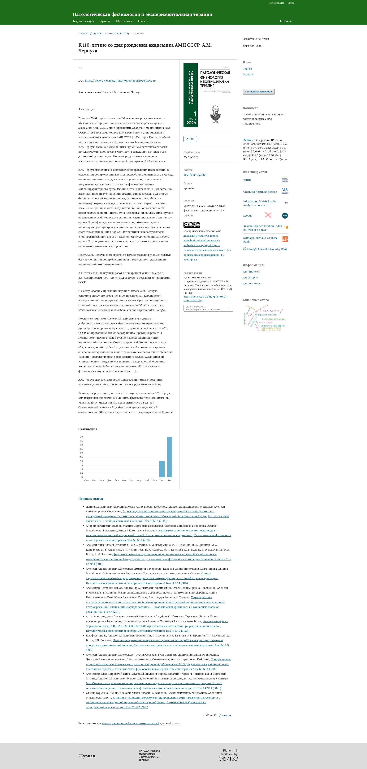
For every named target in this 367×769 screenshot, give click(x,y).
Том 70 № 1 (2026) (118, 33)
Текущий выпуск (83, 21)
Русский (248, 74)
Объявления (124, 21)
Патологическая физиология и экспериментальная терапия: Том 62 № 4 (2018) (165, 669)
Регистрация (276, 2)
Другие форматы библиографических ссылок (203, 308)
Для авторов (250, 277)
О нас (142, 21)
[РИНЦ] (285, 182)
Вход (291, 2)
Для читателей (251, 271)
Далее (223, 715)
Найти (287, 21)
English (247, 68)
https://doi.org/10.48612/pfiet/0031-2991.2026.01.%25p (120, 80)
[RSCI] (286, 228)
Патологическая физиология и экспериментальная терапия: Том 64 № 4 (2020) (169, 688)
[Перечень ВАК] (287, 149)
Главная (83, 33)
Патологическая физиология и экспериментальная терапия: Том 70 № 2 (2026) (137, 630)
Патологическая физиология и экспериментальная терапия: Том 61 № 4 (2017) (137, 583)
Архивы (105, 21)
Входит (248, 140)
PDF (191, 139)
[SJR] (285, 241)
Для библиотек (252, 283)
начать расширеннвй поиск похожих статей (130, 723)
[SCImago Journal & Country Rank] (265, 249)
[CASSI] (285, 193)
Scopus (247, 215)
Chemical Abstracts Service (260, 191)
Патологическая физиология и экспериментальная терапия (142, 14)
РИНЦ (247, 180)
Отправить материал (258, 91)
